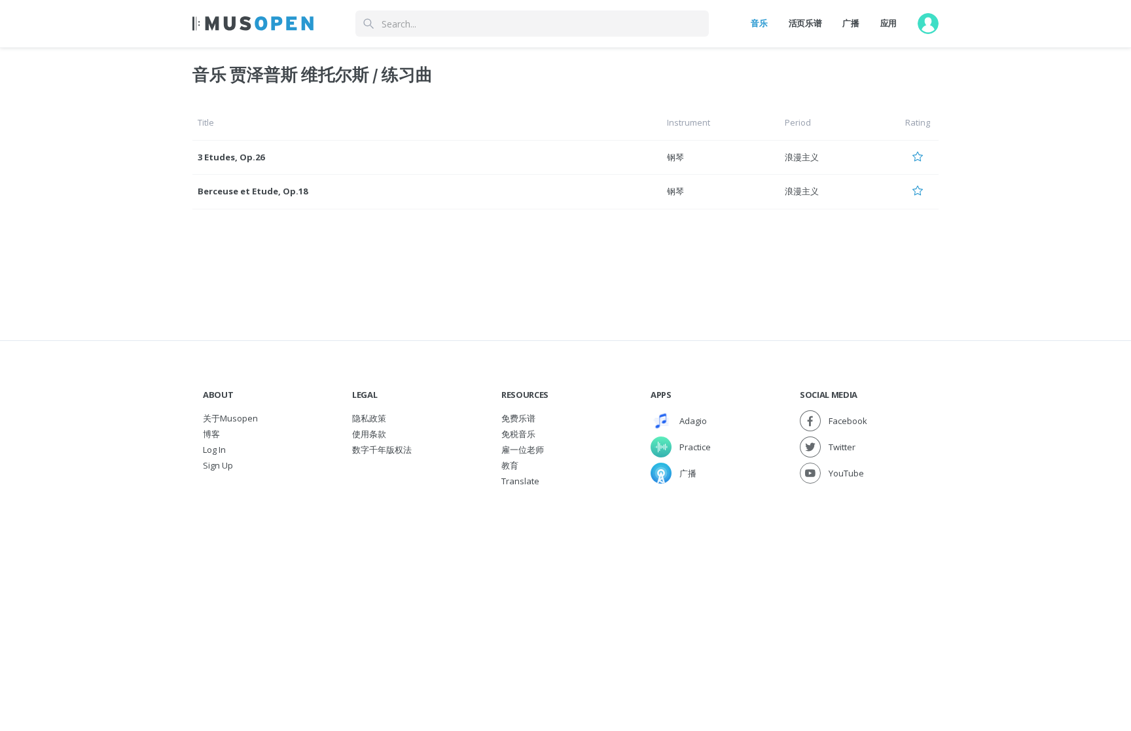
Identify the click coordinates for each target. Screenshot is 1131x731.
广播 (850, 23)
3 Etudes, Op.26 (231, 157)
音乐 (759, 23)
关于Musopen (230, 418)
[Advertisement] (565, 587)
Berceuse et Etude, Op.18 (253, 191)
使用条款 (369, 434)
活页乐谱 (805, 23)
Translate (520, 481)
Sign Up (218, 465)
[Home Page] (253, 23)
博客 (211, 434)
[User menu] (928, 23)
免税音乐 (518, 434)
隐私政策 (369, 418)
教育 (509, 465)
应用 (888, 23)
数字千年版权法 (382, 449)
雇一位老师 (522, 449)
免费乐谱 (518, 418)
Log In (214, 449)
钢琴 (675, 157)
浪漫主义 (802, 157)
